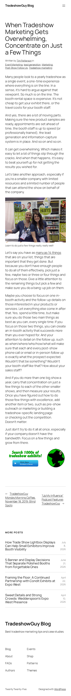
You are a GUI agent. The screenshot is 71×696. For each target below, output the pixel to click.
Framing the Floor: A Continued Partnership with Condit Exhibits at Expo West (30, 581)
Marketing (47, 64)
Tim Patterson (24, 60)
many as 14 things (48, 252)
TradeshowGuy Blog (19, 5)
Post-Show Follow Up (16, 67)
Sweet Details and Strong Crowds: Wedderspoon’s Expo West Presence (26, 598)
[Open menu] (64, 6)
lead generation (32, 64)
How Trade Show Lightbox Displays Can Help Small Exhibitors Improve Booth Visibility (30, 545)
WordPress (60, 689)
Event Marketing (14, 64)
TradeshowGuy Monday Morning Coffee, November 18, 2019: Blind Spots (20, 499)
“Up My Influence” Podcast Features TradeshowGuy (52, 499)
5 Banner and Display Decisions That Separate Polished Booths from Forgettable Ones (27, 563)
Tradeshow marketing (40, 67)
